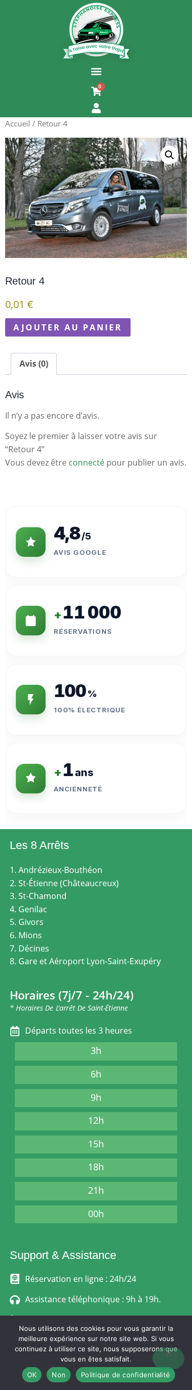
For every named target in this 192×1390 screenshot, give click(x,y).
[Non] (168, 1358)
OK (32, 1375)
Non (59, 1375)
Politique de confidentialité (125, 1375)
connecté (86, 462)
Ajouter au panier (67, 327)
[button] (96, 71)
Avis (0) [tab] (33, 363)
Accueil (17, 123)
